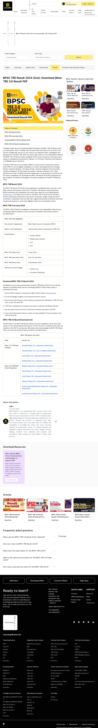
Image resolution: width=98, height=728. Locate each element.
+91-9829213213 (71, 4)
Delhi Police (54, 652)
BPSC (76, 658)
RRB (4, 676)
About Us (89, 594)
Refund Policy (73, 724)
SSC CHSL (54, 655)
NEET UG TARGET (8, 707)
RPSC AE (29, 711)
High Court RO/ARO (57, 684)
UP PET (53, 679)
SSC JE (29, 700)
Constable (30, 652)
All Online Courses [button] (24, 11)
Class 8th (30, 676)
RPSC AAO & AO (80, 684)
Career (88, 600)
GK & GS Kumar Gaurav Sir (59, 644)
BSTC (4, 655)
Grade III (5, 646)
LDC (28, 658)
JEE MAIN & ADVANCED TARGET (12, 702)
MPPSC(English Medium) (82, 655)
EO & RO (77, 646)
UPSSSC (77, 676)
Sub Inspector (31, 649)
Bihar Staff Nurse (8, 681)
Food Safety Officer (81, 670)
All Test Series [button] (33, 11)
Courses (74, 594)
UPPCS (77, 649)
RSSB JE (29, 705)
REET (4, 644)
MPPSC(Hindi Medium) (82, 652)
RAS (28, 646)
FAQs (88, 597)
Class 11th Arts (31, 684)
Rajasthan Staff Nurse (10, 679)
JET (76, 679)
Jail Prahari (30, 655)
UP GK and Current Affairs (59, 681)
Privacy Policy (61, 724)
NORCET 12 (6, 673)
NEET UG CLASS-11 (8, 710)
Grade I (5, 652)
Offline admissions (77, 597)
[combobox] (6, 57)
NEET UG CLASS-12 (9, 704)
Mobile (53, 697)
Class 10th (30, 681)
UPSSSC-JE (30, 702)
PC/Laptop (54, 700)
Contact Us (90, 603)
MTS (52, 658)
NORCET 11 (6, 670)
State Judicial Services (34, 697)
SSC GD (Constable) (57, 649)
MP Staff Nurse (7, 684)
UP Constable (55, 676)
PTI (4, 658)
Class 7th (30, 673)
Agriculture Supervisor (82, 673)
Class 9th (30, 679)
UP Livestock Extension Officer (60, 670)
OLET (4, 713)
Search (78, 57)
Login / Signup (88, 4)
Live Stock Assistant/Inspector (84, 681)
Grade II (5, 649)
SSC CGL (54, 646)
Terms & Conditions (88, 724)
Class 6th (30, 670)
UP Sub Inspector (56, 673)
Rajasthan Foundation (34, 644)
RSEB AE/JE (30, 708)
